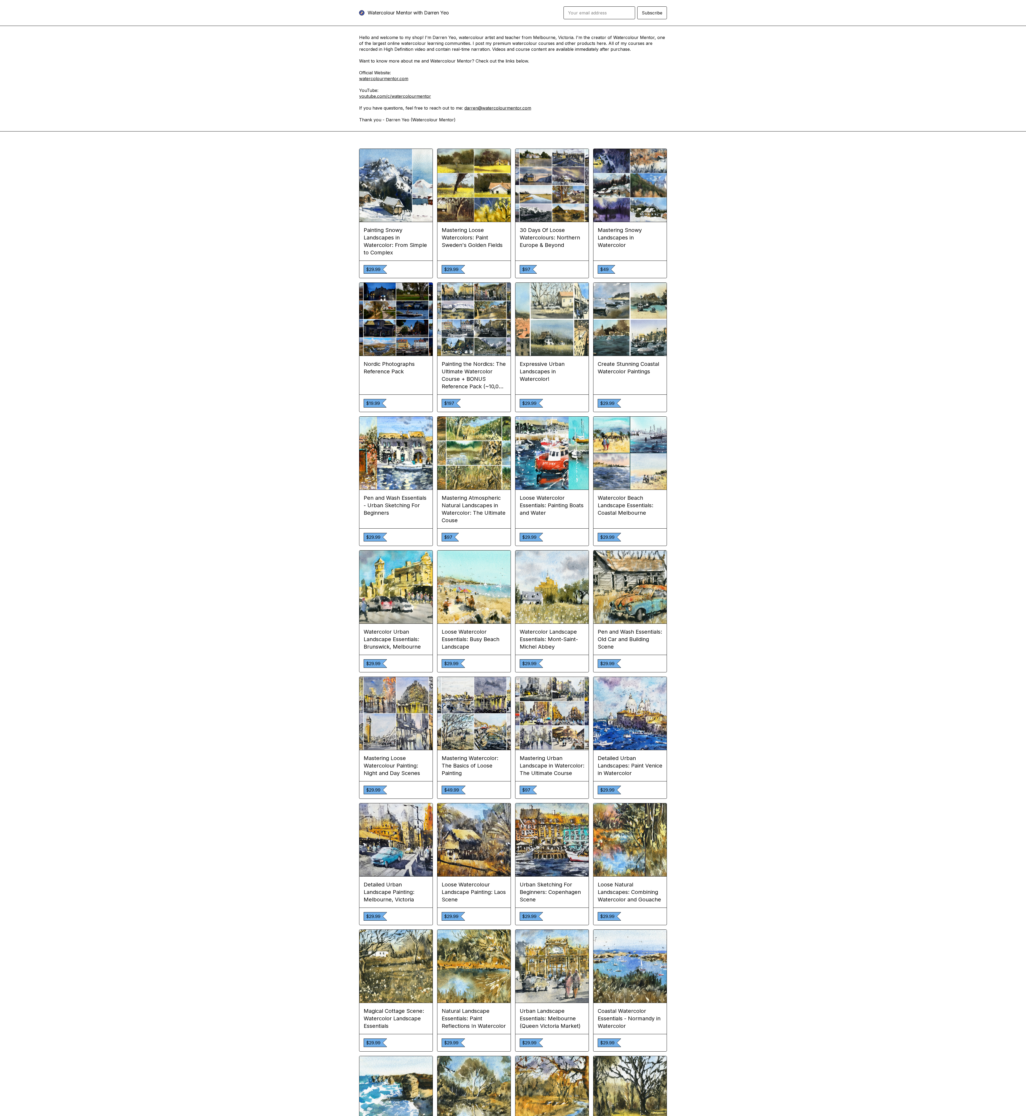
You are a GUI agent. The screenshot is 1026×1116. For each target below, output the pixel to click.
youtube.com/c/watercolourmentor (395, 96)
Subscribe (652, 12)
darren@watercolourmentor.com (497, 108)
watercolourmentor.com (383, 78)
